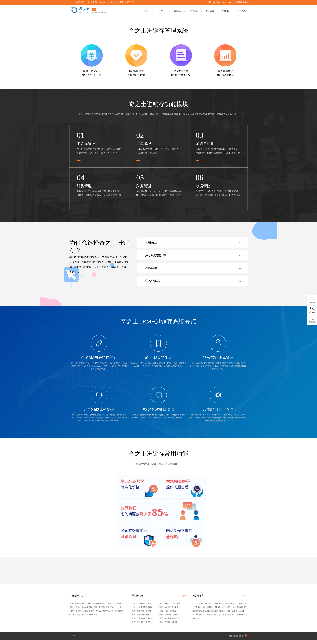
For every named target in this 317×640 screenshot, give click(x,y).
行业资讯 (226, 11)
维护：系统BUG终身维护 (169, 615)
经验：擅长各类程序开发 (141, 615)
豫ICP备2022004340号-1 (237, 636)
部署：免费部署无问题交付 (169, 618)
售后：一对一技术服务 (168, 611)
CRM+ (162, 11)
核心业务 (178, 11)
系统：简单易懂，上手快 (141, 611)
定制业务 (194, 11)
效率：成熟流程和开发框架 (142, 607)
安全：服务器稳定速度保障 (169, 603)
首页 (146, 11)
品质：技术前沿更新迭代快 (142, 618)
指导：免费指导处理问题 (168, 622)
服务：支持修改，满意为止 (142, 622)
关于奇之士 (242, 11)
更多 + (184, 596)
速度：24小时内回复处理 (168, 607)
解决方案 (210, 11)
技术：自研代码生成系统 (141, 603)
